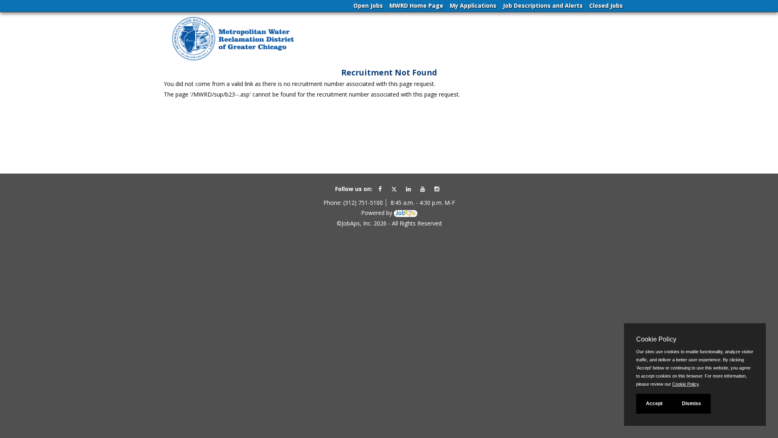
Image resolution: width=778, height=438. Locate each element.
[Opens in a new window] (405, 213)
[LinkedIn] (408, 189)
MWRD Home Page (416, 5)
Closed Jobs (606, 5)
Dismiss (691, 403)
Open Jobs (368, 5)
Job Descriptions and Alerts (543, 5)
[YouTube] (422, 189)
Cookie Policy (685, 384)
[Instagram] (436, 189)
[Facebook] (380, 189)
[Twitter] (394, 189)
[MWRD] (233, 39)
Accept (654, 403)
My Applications (473, 5)
